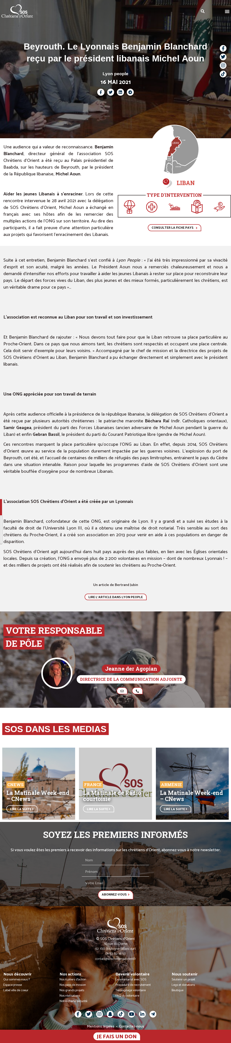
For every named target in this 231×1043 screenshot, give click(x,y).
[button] (227, 11)
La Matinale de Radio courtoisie (112, 796)
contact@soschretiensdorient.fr (115, 959)
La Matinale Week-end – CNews (37, 796)
